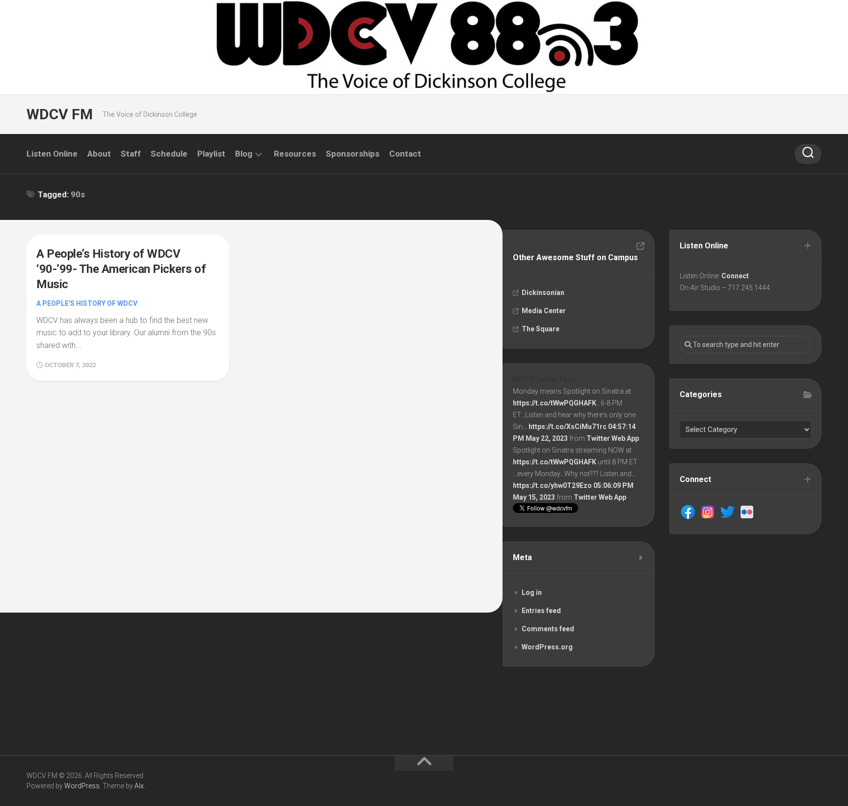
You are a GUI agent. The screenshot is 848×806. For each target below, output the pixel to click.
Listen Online (52, 154)
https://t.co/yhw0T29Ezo (552, 485)
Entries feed (541, 611)
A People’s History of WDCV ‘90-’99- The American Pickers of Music (121, 269)
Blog (243, 154)
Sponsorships (352, 154)
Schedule (169, 154)
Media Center (544, 311)
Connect (735, 276)
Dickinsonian (543, 292)
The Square (540, 329)
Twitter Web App (612, 438)
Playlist (211, 154)
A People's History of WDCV (86, 303)
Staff (131, 154)
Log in (532, 592)
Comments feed (548, 629)
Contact (405, 154)
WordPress (82, 786)
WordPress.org (547, 647)
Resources (295, 154)
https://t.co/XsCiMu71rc (568, 426)
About (99, 154)
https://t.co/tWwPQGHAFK (554, 403)
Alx (139, 786)
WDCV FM (59, 114)
